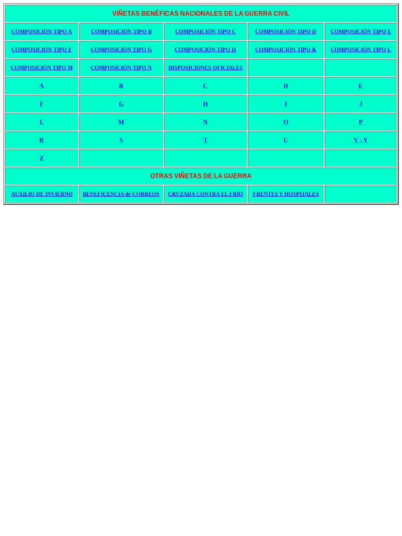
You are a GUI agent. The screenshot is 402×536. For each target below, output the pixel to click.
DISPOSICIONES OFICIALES (205, 68)
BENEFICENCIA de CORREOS (121, 194)
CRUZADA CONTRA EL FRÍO (205, 194)
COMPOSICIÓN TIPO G (121, 50)
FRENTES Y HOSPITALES (286, 194)
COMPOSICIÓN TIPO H (205, 50)
